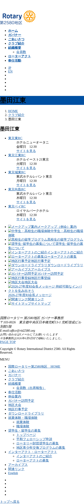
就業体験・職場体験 (23, 417)
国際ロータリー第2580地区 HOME (34, 366)
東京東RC (15, 138)
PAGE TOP (8, 342)
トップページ (26, 435)
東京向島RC (17, 189)
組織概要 (14, 383)
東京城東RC (17, 172)
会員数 (21, 52)
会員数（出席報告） (31, 388)
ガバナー (14, 375)
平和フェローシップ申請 (34, 439)
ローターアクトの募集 (32, 460)
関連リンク (16, 469)
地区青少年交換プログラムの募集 (40, 447)
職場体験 (22, 426)
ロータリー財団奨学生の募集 (37, 443)
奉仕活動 (14, 392)
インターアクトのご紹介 (34, 456)
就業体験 (22, 422)
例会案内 (14, 396)
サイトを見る (26, 151)
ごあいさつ (16, 371)
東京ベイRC (17, 206)
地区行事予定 (18, 409)
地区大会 (14, 405)
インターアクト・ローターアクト (32, 452)
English (13, 473)
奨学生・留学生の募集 (24, 430)
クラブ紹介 (16, 379)
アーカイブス (18, 464)
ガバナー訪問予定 (21, 400)
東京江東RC (17, 155)
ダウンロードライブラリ (26, 413)
